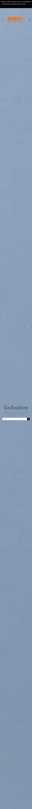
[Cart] (30, 20)
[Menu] (2, 20)
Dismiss (28, 4)
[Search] (28, 419)
